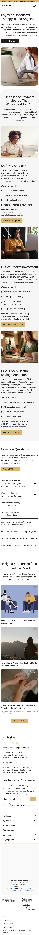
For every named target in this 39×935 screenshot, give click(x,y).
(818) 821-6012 (21, 886)
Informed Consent (8, 927)
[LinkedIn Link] (17, 743)
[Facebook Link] (8, 743)
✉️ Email (7, 890)
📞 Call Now (15, 890)
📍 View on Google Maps (27, 890)
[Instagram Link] (4, 743)
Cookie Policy (7, 920)
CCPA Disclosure (8, 923)
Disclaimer (6, 917)
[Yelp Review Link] (13, 743)
